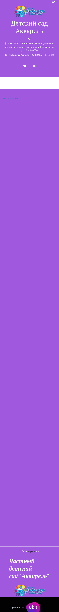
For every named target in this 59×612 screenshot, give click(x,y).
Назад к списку (10, 98)
